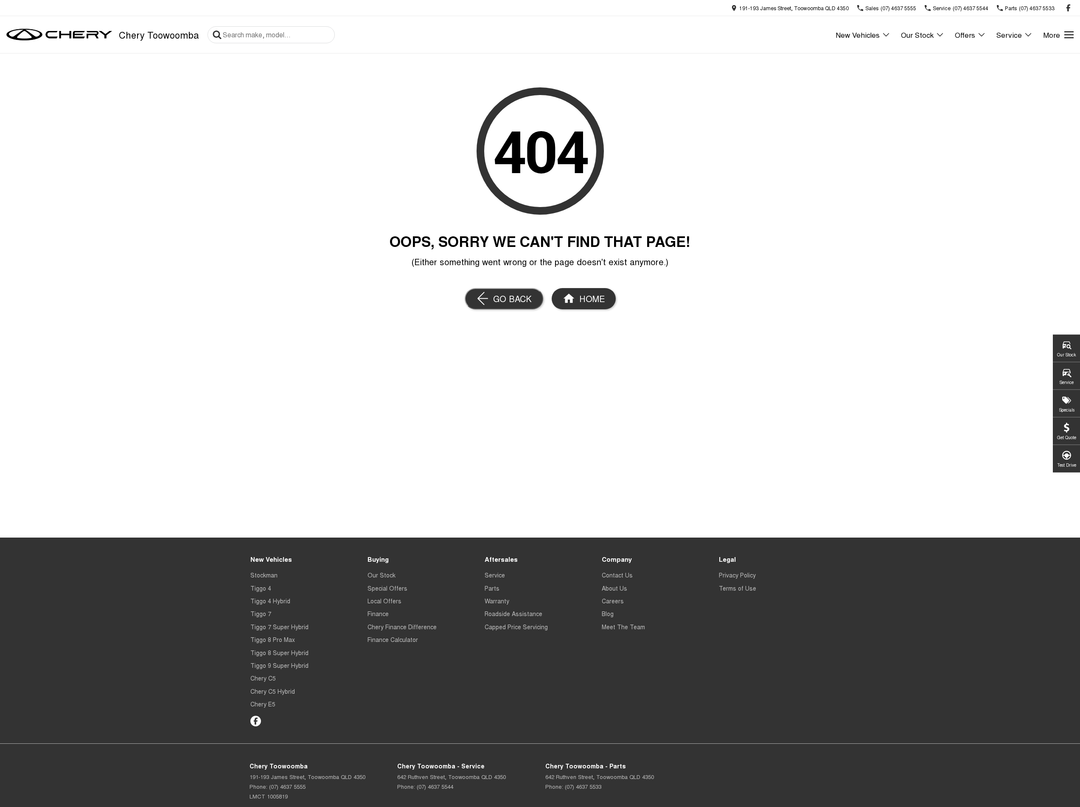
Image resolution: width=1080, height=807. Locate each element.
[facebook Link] (1068, 8)
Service (1009, 34)
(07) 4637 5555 (287, 786)
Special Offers (387, 588)
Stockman (264, 575)
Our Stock (917, 34)
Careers (613, 601)
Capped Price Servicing (516, 626)
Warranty (497, 601)
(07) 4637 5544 (435, 786)
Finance (378, 613)
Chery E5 (262, 704)
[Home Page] (59, 35)
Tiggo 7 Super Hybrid (279, 626)
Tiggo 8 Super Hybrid (279, 652)
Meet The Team (623, 626)
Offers (965, 34)
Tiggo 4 (260, 588)
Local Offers (384, 601)
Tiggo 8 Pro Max (272, 639)
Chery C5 (263, 678)
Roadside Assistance (513, 613)
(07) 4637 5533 (583, 786)
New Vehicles (858, 34)
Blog (608, 613)
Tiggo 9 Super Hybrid (279, 665)
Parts (492, 588)
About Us (614, 588)
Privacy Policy (737, 575)
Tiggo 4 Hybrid (270, 601)
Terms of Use (737, 588)
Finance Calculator (392, 639)
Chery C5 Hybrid (272, 691)
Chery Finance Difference (402, 626)
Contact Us (617, 575)
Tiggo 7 (260, 613)
